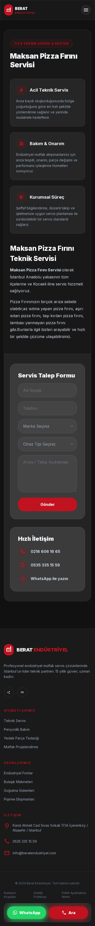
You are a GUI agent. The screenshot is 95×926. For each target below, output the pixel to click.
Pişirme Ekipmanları (19, 799)
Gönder (47, 504)
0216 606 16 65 (45, 551)
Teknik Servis (15, 721)
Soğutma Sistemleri (19, 790)
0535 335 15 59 (45, 565)
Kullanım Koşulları (10, 895)
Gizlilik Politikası (40, 895)
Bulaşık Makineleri (18, 782)
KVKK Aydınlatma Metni (74, 895)
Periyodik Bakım (17, 729)
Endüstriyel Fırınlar (18, 773)
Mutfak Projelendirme (21, 747)
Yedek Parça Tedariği (21, 738)
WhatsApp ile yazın (49, 578)
